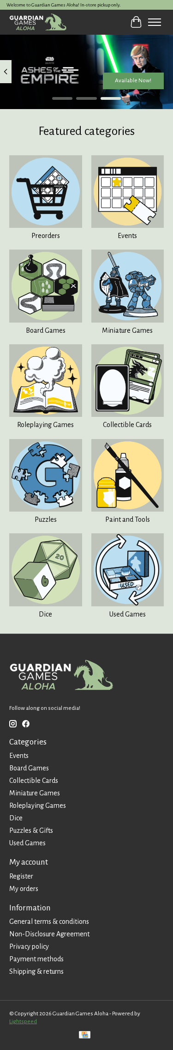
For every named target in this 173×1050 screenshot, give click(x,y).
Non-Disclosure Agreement (49, 934)
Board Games (46, 330)
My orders (23, 888)
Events (127, 235)
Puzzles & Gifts (31, 830)
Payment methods (36, 959)
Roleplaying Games (45, 424)
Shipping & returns (36, 971)
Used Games (127, 614)
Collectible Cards (127, 424)
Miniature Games (127, 330)
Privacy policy (29, 946)
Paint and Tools (127, 519)
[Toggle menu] (154, 22)
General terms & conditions (49, 921)
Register (21, 876)
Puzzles (46, 519)
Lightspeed (23, 1021)
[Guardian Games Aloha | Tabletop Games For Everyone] (37, 21)
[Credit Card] (84, 1036)
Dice (45, 614)
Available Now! (133, 80)
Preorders (45, 235)
